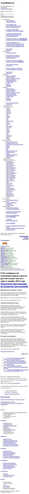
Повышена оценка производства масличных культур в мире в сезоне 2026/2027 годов (15, 370)
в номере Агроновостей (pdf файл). (12, 394)
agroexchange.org (4, 471)
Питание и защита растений (13, 78)
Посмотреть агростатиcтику (7, 351)
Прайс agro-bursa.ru (10, 58)
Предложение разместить (9, 467)
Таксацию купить (7, 476)
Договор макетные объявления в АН (15, 46)
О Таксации (9, 219)
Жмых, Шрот (9, 164)
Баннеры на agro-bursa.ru (15, 61)
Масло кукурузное (10, 170)
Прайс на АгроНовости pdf (12, 27)
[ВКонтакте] (23, 354)
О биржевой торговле (11, 81)
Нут (7, 118)
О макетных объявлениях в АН (13, 34)
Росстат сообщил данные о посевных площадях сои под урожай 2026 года (14, 358)
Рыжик (8, 130)
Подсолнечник (10, 121)
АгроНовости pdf (12, 29)
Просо (7, 122)
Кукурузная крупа (10, 165)
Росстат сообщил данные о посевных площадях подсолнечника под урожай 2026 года (15, 361)
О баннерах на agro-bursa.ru (12, 56)
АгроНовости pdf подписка (14, 31)
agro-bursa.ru (3, 448)
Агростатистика (10, 205)
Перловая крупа (10, 188)
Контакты (8, 50)
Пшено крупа (9, 190)
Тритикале (8, 135)
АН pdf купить (6, 428)
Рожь (7, 128)
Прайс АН (5, 427)
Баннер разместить (7, 468)
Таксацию (10, 223)
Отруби (8, 187)
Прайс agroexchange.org (11, 220)
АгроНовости (3, 420)
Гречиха (8, 110)
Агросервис (24, 236)
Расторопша (9, 126)
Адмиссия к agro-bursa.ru (6, 8)
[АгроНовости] (4, 7)
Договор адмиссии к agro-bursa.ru (14, 68)
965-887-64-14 (6, 486)
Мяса (7, 148)
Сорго (7, 132)
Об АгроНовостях (10, 20)
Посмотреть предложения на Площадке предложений (14, 285)
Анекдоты (8, 86)
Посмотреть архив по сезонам (8, 402)
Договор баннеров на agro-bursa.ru (14, 69)
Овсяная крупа (10, 185)
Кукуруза (8, 113)
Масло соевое (9, 179)
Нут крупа (8, 184)
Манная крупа (9, 166)
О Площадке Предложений (12, 209)
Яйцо (7, 137)
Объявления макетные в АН (16, 40)
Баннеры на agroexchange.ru (10, 464)
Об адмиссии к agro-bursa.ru (13, 55)
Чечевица (8, 136)
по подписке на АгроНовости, (11, 392)
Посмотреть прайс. (5, 397)
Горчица (8, 109)
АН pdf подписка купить (9, 429)
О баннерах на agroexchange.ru (13, 211)
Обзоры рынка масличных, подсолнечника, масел (13, 269)
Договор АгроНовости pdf (12, 42)
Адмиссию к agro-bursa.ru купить (11, 456)
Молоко (8, 117)
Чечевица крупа (10, 194)
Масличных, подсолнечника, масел (14, 144)
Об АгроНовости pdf (11, 24)
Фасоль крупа (9, 193)
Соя (7, 134)
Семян (7, 153)
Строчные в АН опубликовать (10, 444)
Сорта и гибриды (10, 77)
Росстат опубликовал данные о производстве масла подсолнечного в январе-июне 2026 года (15, 367)
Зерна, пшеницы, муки (11, 141)
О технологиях (9, 82)
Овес (7, 119)
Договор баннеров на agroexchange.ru (15, 228)
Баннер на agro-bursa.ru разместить (11, 457)
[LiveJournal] (27, 354)
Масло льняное (10, 171)
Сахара (8, 145)
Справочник (9, 65)
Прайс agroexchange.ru (11, 213)
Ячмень (8, 139)
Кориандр (8, 112)
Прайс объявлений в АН (12, 36)
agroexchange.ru (4, 460)
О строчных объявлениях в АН (13, 33)
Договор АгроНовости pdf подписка (15, 43)
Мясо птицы (9, 183)
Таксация (5, 474)
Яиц (7, 149)
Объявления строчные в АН (16, 38)
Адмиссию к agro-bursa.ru (14, 60)
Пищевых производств (11, 154)
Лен (7, 114)
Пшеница (8, 123)
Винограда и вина (10, 152)
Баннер (11, 216)
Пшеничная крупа (10, 189)
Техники (8, 157)
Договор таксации (10, 229)
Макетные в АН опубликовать (10, 445)
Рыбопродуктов (10, 156)
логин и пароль (22, 379)
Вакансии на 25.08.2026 (9, 488)
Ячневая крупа (10, 196)
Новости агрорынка (11, 76)
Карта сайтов (9, 49)
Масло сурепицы (10, 180)
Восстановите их (16, 383)
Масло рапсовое (10, 174)
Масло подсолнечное (11, 172)
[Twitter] (24, 354)
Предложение (12, 215)
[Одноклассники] (26, 354)
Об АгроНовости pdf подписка (13, 25)
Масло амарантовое (11, 167)
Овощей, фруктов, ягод (11, 150)
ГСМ (7, 197)
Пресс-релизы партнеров (12, 64)
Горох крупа (9, 161)
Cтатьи (8, 83)
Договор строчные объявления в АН (15, 45)
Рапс (7, 125)
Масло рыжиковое (10, 176)
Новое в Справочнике (11, 202)
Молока (8, 147)
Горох (7, 108)
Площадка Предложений (12, 207)
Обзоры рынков (10, 88)
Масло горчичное (10, 169)
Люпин (8, 116)
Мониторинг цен (7, 423)
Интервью (8, 84)
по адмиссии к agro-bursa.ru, (11, 390)
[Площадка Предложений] (5, 246)
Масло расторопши (11, 175)
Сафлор (8, 131)
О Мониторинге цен (11, 22)
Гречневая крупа (10, 162)
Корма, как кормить (11, 79)
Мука (7, 181)
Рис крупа (8, 192)
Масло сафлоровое (10, 178)
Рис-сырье (8, 127)
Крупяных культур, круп (12, 143)
